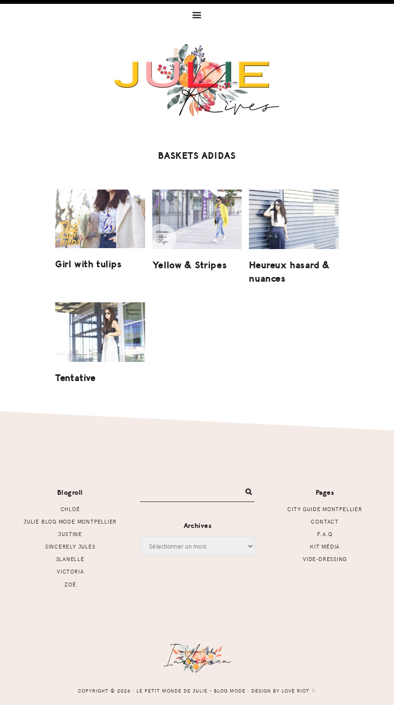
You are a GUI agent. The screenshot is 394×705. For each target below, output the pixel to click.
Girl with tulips (88, 264)
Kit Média (325, 546)
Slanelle (70, 558)
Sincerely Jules (70, 546)
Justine (70, 534)
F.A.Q (324, 534)
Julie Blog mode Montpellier (70, 521)
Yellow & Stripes (189, 265)
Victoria (70, 571)
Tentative (75, 378)
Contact (325, 521)
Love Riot (295, 690)
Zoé (70, 584)
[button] (197, 14)
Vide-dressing (325, 558)
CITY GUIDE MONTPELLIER (324, 509)
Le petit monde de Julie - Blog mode (197, 80)
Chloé (70, 509)
